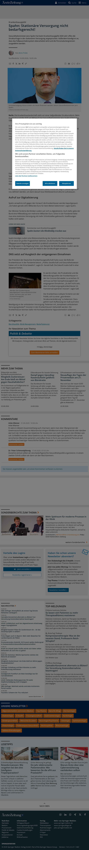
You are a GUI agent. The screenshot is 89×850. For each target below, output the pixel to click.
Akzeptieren (66, 184)
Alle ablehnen (50, 184)
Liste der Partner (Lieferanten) (26, 176)
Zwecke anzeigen (22, 184)
